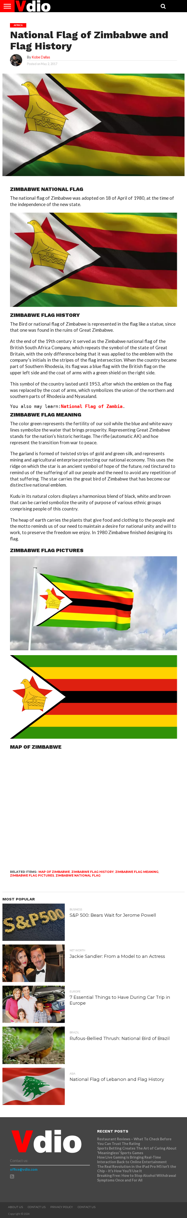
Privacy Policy (61, 1207)
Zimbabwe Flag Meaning (137, 872)
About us (15, 1207)
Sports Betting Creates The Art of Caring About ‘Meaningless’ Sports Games (137, 1150)
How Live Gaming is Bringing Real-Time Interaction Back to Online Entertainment (132, 1159)
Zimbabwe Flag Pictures (32, 875)
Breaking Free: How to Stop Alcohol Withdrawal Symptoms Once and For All (136, 1177)
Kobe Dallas (41, 57)
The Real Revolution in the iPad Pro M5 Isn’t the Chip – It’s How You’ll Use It (136, 1168)
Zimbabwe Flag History (92, 872)
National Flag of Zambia (91, 406)
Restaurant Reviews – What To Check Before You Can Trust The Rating (134, 1141)
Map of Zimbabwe (54, 872)
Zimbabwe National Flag (78, 875)
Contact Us (37, 1207)
